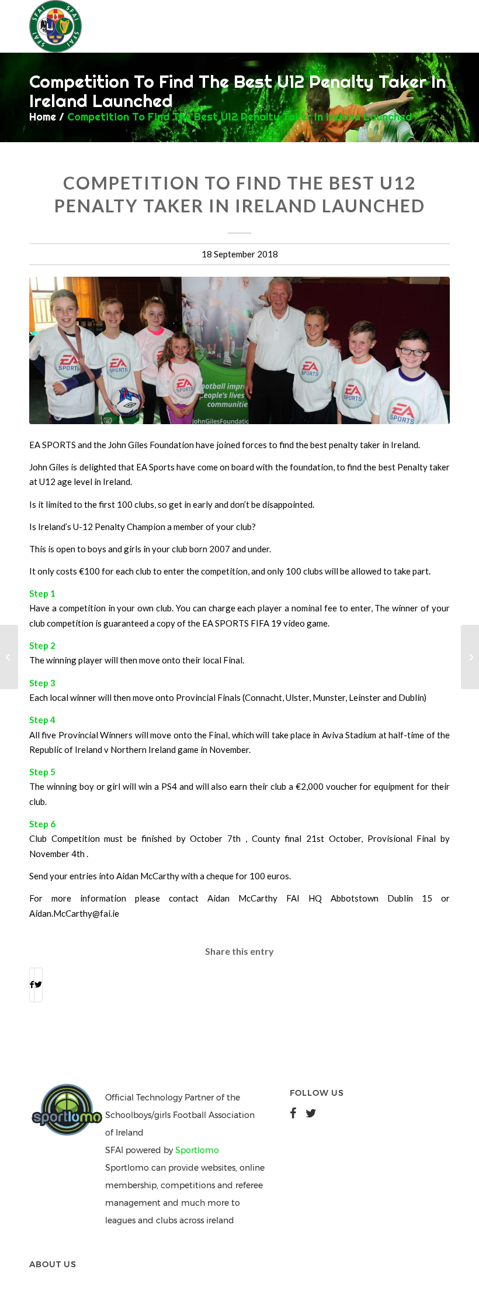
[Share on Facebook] (32, 984)
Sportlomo (197, 1150)
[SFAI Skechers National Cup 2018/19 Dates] (9, 657)
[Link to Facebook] (406, 26)
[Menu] (357, 26)
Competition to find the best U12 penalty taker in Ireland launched (239, 116)
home (42, 116)
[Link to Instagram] (441, 26)
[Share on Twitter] (38, 984)
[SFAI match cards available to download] (470, 657)
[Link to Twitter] (423, 26)
